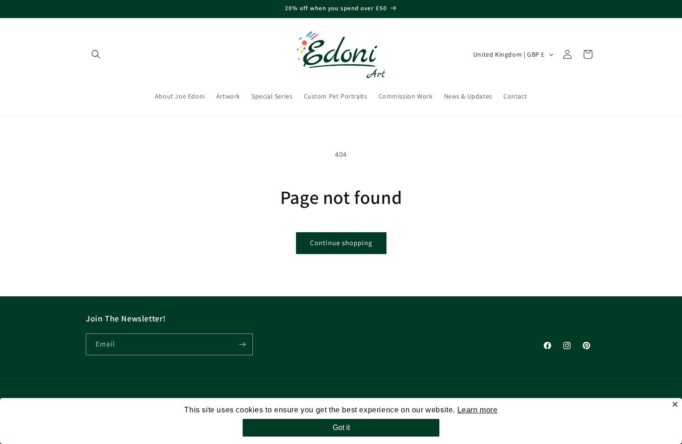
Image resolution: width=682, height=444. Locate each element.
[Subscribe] (242, 344)
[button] (96, 54)
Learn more (477, 410)
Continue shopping (341, 242)
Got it (341, 427)
